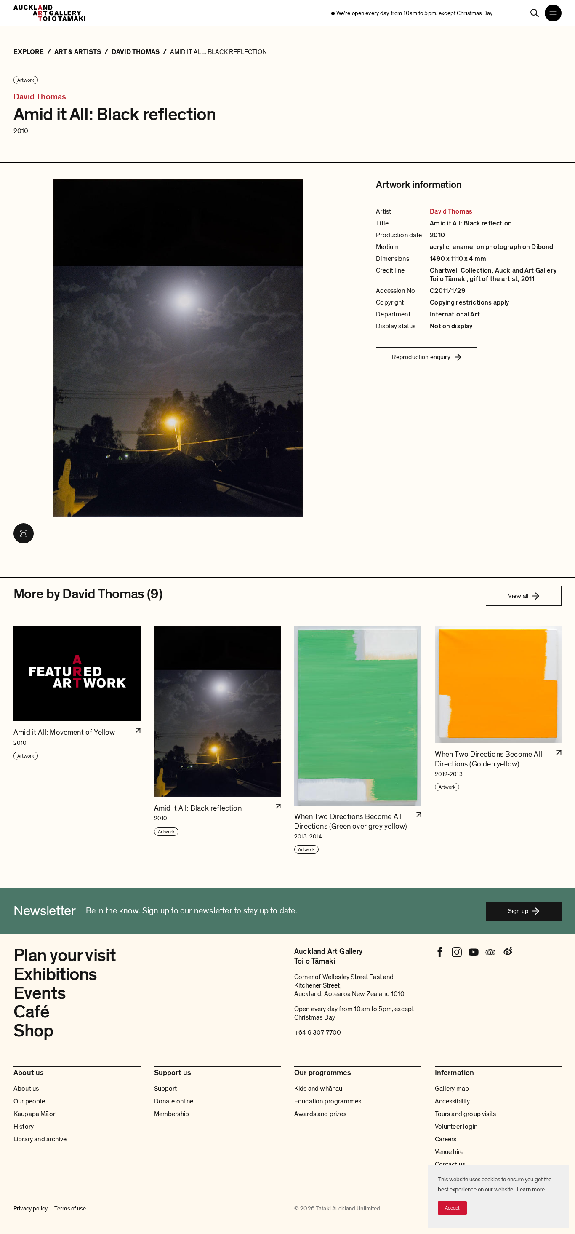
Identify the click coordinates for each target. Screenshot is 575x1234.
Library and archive (40, 1139)
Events (39, 993)
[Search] (534, 13)
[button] (77, 740)
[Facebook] (440, 952)
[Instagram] (457, 952)
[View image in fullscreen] (23, 533)
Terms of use (70, 1208)
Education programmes (327, 1101)
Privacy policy (30, 1208)
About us (26, 1088)
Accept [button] (452, 1208)
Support (165, 1088)
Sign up (518, 911)
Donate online (174, 1101)
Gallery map (452, 1088)
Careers (446, 1139)
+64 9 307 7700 (317, 1032)
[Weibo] (507, 952)
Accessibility (452, 1101)
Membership (171, 1114)
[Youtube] (474, 952)
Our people (29, 1101)
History (23, 1126)
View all (518, 596)
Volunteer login (456, 1126)
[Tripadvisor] (490, 952)
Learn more (531, 1190)
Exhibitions (55, 974)
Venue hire (449, 1151)
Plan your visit (64, 955)
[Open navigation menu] (553, 13)
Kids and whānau (318, 1088)
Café (31, 1012)
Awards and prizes (320, 1114)
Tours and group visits (465, 1114)
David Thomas (39, 97)
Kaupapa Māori (34, 1114)
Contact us (450, 1164)
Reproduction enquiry (421, 357)
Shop (33, 1031)
